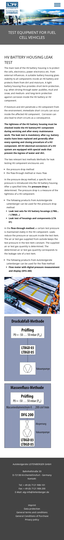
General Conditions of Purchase (32, 516)
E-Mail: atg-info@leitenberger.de (32, 492)
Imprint (32, 505)
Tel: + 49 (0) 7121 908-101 (32, 484)
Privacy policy (32, 519)
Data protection (32, 508)
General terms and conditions (32, 512)
